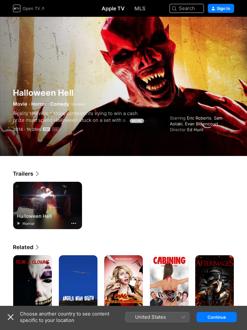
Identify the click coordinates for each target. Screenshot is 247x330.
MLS (139, 8)
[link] (26, 173)
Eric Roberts (199, 118)
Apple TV (113, 8)
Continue (216, 317)
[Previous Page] (6, 284)
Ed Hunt (195, 129)
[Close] (11, 317)
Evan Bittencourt (201, 123)
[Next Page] (240, 284)
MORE (137, 121)
